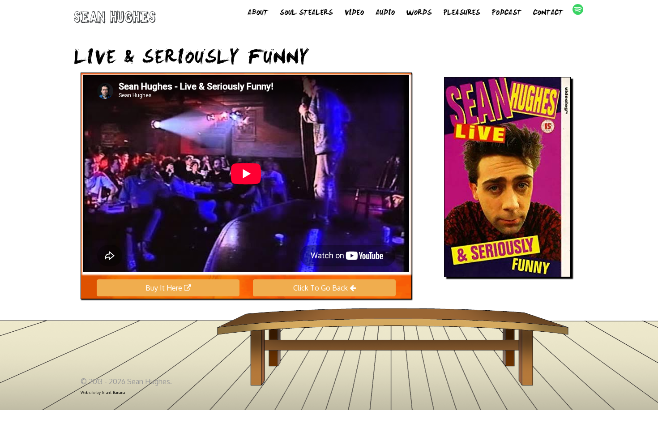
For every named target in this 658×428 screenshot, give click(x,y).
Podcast (506, 13)
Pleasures (461, 13)
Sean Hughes (115, 19)
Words (419, 13)
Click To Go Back (321, 287)
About (258, 13)
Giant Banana (113, 392)
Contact (548, 13)
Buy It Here (164, 287)
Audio (385, 13)
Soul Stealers (306, 13)
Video (354, 13)
